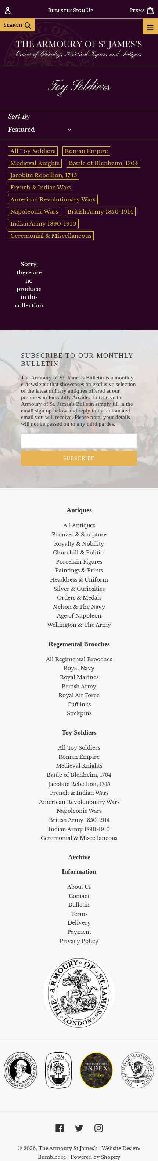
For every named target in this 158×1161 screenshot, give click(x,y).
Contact (79, 896)
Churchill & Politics (79, 552)
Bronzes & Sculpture (79, 534)
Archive (79, 857)
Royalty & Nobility (79, 544)
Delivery (79, 923)
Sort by (19, 116)
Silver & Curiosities (79, 589)
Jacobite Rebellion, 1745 (43, 175)
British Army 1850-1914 (100, 211)
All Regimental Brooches (79, 659)
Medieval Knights (35, 163)
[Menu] (150, 26)
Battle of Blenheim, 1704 (103, 163)
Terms (79, 914)
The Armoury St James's (68, 1148)
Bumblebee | (53, 1157)
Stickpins (79, 713)
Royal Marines (79, 677)
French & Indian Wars (40, 187)
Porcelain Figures (79, 561)
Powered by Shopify (95, 1157)
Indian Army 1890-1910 (43, 223)
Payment (79, 932)
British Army (79, 686)
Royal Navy (79, 668)
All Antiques (79, 525)
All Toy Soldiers (32, 151)
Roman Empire (86, 151)
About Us (79, 887)
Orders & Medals (79, 597)
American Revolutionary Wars (53, 199)
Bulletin (79, 905)
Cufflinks (79, 704)
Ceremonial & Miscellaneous (50, 235)
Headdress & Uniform (79, 579)
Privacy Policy (79, 941)
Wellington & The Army (79, 625)
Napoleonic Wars (34, 211)
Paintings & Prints (79, 570)
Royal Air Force (79, 695)
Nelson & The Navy (79, 607)
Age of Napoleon (79, 615)
